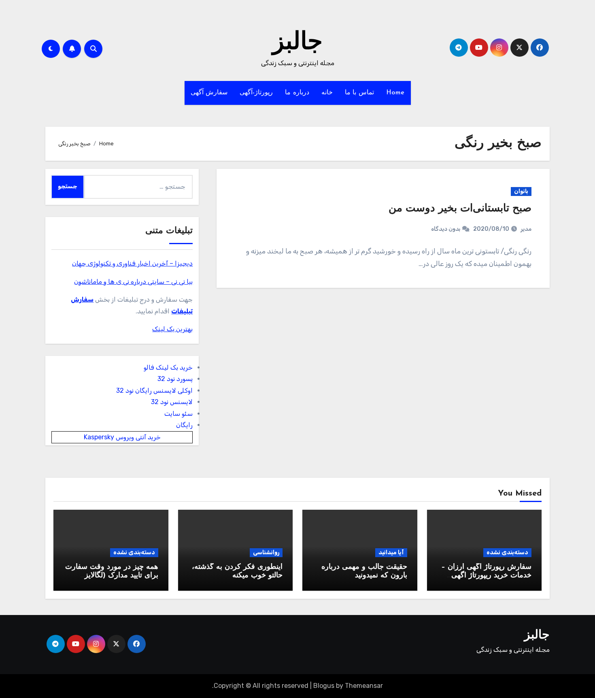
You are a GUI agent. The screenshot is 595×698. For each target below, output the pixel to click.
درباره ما (297, 92)
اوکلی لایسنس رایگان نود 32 (154, 390)
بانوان (521, 191)
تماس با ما (359, 92)
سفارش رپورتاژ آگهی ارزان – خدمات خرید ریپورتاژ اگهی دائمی (486, 576)
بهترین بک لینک (172, 329)
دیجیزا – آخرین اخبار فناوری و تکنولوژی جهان (132, 263)
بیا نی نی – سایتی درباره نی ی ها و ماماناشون (133, 281)
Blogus (323, 685)
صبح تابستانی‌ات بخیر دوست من (460, 208)
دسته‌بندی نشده (507, 552)
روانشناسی (266, 552)
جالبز (297, 43)
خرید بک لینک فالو (168, 367)
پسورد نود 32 (175, 379)
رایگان (184, 425)
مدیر (526, 229)
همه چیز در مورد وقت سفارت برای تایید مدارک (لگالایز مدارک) (111, 576)
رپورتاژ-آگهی (256, 92)
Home (395, 92)
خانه (327, 92)
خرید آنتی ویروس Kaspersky (122, 437)
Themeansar (364, 685)
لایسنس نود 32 (172, 402)
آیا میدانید (391, 552)
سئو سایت (178, 413)
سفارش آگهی (209, 92)
